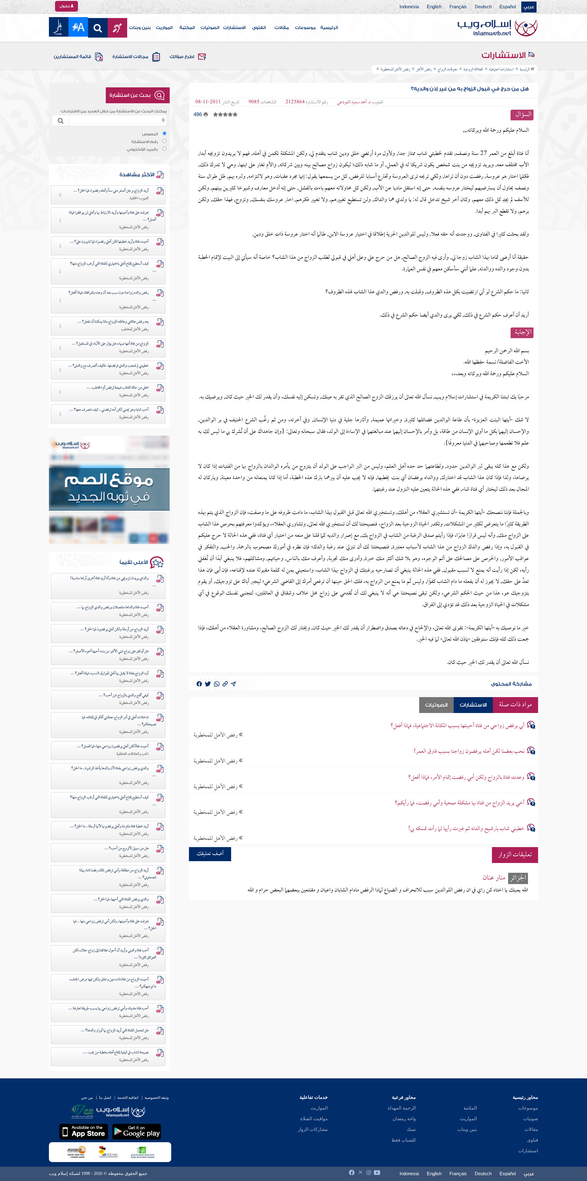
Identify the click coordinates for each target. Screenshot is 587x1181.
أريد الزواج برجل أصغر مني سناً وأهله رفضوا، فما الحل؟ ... (111, 191)
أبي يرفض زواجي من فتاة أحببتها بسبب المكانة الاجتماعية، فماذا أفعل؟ (457, 726)
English (434, 7)
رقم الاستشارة (144, 142)
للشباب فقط (403, 1140)
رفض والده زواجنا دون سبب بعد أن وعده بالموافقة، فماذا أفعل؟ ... (112, 296)
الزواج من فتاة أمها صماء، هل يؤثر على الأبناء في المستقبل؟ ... (110, 344)
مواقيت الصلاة (314, 1118)
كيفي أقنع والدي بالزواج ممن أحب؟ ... (124, 696)
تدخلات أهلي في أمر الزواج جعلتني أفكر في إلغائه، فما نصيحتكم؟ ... (119, 721)
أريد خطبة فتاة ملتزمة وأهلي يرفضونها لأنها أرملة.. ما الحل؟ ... (109, 827)
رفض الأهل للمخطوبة (216, 735)
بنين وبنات (140, 27)
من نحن (87, 1097)
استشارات (528, 1150)
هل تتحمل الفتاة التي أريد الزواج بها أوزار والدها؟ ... (115, 1031)
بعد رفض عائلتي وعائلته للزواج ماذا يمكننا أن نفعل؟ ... (113, 322)
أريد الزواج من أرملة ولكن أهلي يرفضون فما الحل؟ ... (114, 630)
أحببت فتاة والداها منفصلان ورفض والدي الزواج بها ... (113, 608)
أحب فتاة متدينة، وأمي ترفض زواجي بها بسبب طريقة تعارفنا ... (108, 1009)
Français (458, 7)
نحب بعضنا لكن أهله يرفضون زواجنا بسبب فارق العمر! (469, 752)
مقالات (282, 27)
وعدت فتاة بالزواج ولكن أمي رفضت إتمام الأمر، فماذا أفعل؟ (466, 778)
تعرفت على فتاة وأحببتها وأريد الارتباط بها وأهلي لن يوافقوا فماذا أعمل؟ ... (112, 216)
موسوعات (305, 27)
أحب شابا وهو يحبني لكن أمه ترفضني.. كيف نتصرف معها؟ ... (109, 410)
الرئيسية (329, 27)
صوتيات (530, 1118)
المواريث (164, 27)
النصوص (150, 134)
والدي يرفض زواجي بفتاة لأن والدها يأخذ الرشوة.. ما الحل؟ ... (113, 772)
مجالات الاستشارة (130, 56)
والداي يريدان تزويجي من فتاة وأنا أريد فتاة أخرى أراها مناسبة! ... (113, 582)
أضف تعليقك (210, 854)
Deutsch (483, 7)
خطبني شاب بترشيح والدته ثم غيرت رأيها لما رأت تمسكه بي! (466, 829)
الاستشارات (234, 27)
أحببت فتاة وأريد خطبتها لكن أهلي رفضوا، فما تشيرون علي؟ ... (109, 242)
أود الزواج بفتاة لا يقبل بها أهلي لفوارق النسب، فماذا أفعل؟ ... (110, 674)
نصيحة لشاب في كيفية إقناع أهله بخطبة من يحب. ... (116, 1053)
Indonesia (409, 7)
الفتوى (259, 27)
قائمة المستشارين (72, 56)
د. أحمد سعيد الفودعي (354, 102)
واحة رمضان (404, 1118)
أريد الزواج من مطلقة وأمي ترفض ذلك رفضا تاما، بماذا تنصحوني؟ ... (117, 874)
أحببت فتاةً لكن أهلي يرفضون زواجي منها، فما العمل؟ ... (113, 747)
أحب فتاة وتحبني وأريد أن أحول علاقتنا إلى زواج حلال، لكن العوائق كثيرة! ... (114, 954)
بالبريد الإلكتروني (142, 149)
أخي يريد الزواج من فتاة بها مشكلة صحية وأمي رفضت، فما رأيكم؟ (459, 803)
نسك (411, 1129)
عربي (529, 7)
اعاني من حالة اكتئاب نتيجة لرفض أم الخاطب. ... (118, 388)
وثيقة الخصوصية (157, 1097)
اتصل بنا (105, 1097)
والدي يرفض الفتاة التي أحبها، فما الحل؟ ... (121, 900)
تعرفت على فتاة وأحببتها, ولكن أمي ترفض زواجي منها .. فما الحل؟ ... (114, 925)
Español (508, 7)
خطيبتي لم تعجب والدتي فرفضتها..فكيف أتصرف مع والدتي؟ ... (108, 366)
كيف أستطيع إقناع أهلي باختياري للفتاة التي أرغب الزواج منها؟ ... (113, 267)
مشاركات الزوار (313, 1129)
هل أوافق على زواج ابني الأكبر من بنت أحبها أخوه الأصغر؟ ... (109, 652)
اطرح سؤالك (182, 56)
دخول (65, 6)
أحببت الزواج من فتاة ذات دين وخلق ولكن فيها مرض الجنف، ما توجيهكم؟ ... (112, 983)
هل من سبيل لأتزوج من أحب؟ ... (127, 849)
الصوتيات (210, 27)
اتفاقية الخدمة (127, 1097)
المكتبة (187, 27)
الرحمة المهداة (402, 1108)
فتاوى (532, 1140)
